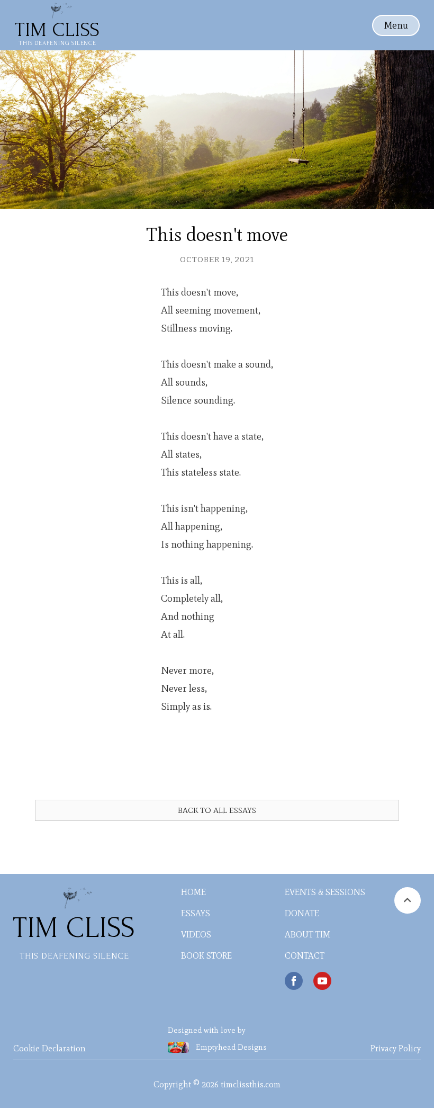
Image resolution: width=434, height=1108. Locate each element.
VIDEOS (196, 935)
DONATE (302, 913)
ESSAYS (195, 913)
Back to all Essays (217, 810)
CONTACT (304, 956)
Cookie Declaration (49, 1048)
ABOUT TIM (307, 935)
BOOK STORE (206, 956)
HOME (193, 892)
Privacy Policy (395, 1048)
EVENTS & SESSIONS (325, 892)
